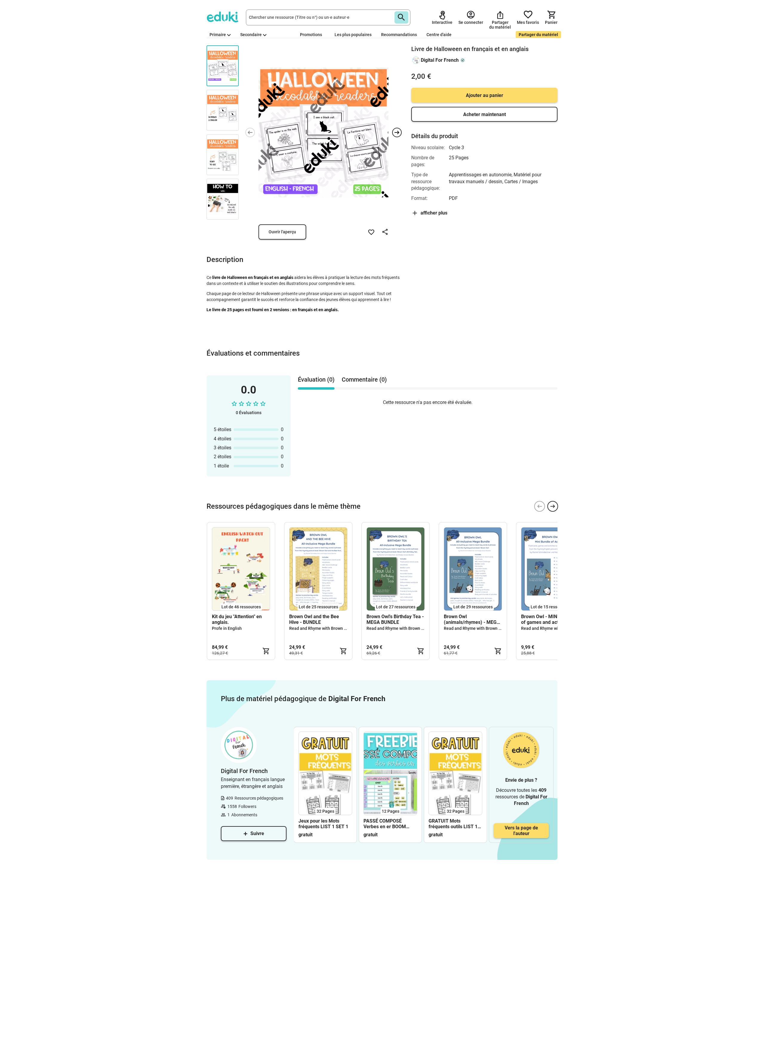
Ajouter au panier (484, 95)
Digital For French (440, 60)
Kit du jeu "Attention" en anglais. (237, 619)
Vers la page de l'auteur (521, 830)
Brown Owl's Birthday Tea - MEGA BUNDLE (395, 619)
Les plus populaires (353, 34)
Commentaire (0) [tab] (364, 379)
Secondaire (251, 34)
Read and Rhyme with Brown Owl (320, 628)
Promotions (311, 34)
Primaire (218, 34)
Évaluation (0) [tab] (316, 379)
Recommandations (399, 34)
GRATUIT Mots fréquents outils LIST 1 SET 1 (453, 823)
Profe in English (227, 628)
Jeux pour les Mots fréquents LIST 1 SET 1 (323, 823)
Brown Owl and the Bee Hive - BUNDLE (314, 619)
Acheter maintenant (484, 114)
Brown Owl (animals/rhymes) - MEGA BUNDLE (472, 619)
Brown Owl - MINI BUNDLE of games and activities (549, 619)
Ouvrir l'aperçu (282, 231)
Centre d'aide (439, 34)
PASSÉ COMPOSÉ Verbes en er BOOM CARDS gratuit (384, 823)
